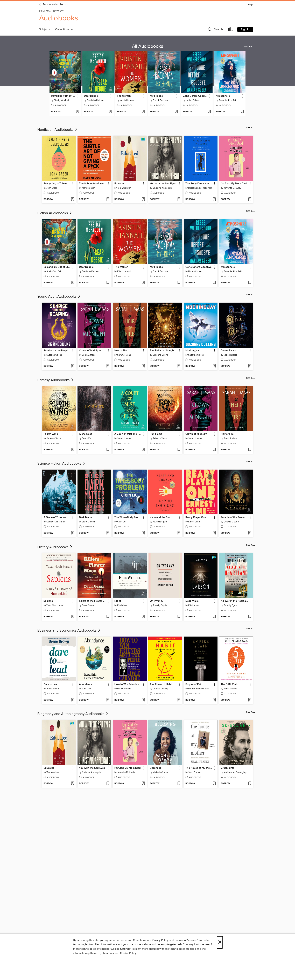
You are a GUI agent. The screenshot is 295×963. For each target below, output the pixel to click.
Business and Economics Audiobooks (67, 630)
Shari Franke (194, 772)
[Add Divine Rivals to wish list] (250, 366)
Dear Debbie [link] (91, 96)
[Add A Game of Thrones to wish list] (72, 533)
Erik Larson (193, 605)
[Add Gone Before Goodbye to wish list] (209, 112)
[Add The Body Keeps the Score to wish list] (214, 199)
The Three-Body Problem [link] (128, 517)
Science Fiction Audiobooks (59, 463)
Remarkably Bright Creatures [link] (63, 96)
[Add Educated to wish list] (143, 199)
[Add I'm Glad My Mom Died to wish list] (250, 199)
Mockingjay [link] (192, 350)
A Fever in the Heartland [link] (234, 601)
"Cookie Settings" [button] (120, 949)
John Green (51, 188)
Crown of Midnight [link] (90, 350)
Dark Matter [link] (86, 517)
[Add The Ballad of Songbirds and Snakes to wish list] (179, 366)
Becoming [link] (155, 768)
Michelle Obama (160, 772)
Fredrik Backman (161, 100)
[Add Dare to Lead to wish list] (72, 700)
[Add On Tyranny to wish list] (179, 617)
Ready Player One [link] (195, 517)
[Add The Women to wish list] (143, 112)
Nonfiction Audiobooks (55, 130)
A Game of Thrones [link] (55, 517)
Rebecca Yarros (53, 438)
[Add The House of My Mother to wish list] (214, 783)
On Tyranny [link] (156, 601)
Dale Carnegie (124, 688)
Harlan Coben (192, 100)
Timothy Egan (230, 605)
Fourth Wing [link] (51, 434)
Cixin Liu (121, 521)
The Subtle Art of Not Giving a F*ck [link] (93, 183)
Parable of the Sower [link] (233, 517)
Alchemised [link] (85, 434)
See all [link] (248, 46)
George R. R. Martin (55, 521)
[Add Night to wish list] (143, 617)
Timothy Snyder (160, 605)
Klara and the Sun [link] (160, 517)
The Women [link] (124, 96)
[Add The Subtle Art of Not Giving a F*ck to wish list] (108, 199)
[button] (215, 30)
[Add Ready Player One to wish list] (214, 533)
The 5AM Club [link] (229, 684)
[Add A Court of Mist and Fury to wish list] (143, 450)
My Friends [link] (156, 96)
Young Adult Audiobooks (57, 296)
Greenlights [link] (227, 768)
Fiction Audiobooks (53, 213)
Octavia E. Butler (231, 521)
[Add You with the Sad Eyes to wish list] (179, 199)
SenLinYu (86, 438)
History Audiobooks (53, 547)
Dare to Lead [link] (51, 684)
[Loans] (230, 30)
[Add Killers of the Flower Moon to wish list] (108, 617)
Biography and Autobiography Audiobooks (71, 714)
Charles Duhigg (160, 688)
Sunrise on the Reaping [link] (57, 350)
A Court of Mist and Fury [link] (128, 434)
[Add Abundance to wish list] (108, 700)
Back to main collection (55, 4)
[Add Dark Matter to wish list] (108, 533)
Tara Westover (124, 188)
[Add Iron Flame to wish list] (179, 450)
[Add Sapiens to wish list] (72, 617)
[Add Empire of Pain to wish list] (214, 700)
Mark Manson (88, 188)
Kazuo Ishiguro (160, 521)
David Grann (88, 605)
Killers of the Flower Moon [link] (93, 601)
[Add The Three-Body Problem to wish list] (143, 533)
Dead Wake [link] (192, 601)
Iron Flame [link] (156, 434)
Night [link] (117, 601)
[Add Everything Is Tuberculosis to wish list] (72, 199)
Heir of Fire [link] (120, 350)
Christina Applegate (162, 188)
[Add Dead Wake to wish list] (214, 617)
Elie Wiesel (122, 605)
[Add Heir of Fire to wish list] (143, 366)
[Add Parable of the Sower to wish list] (250, 533)
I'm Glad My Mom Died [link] (234, 183)
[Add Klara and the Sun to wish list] (179, 533)
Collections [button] (63, 29)
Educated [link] (119, 183)
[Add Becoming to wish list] (179, 783)
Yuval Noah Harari (55, 605)
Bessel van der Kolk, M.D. (200, 188)
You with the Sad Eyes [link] (163, 183)
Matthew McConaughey (235, 772)
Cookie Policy (128, 953)
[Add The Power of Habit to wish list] (179, 700)
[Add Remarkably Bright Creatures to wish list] (77, 112)
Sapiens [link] (48, 601)
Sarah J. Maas (88, 355)
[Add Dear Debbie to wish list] (110, 112)
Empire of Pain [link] (193, 684)
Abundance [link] (85, 684)
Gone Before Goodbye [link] (195, 96)
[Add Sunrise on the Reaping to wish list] (72, 366)
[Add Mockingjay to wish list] (214, 366)
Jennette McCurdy (232, 188)
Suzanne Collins (54, 355)
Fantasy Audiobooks (54, 380)
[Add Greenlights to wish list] (250, 783)
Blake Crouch (88, 521)
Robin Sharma (230, 688)
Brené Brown (52, 688)
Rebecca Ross (230, 355)
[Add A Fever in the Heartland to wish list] (250, 617)
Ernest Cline (194, 521)
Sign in (245, 29)
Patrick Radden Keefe (198, 688)
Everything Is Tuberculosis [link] (57, 183)
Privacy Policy (160, 940)
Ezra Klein (86, 688)
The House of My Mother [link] (199, 768)
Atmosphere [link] (223, 96)
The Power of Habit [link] (161, 684)
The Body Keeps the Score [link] (199, 183)
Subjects (44, 29)
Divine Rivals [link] (228, 350)
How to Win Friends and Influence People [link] (128, 684)
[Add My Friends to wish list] (176, 112)
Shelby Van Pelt (61, 100)
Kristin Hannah (127, 100)
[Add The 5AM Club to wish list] (250, 700)
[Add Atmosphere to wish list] (242, 112)
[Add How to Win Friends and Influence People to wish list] (143, 700)
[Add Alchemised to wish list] (108, 450)
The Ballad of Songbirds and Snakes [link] (163, 350)
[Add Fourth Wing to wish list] (72, 450)
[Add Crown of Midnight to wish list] (108, 366)
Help (250, 4)
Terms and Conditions (133, 940)
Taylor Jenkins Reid (228, 100)
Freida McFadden (95, 100)
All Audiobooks (147, 46)
